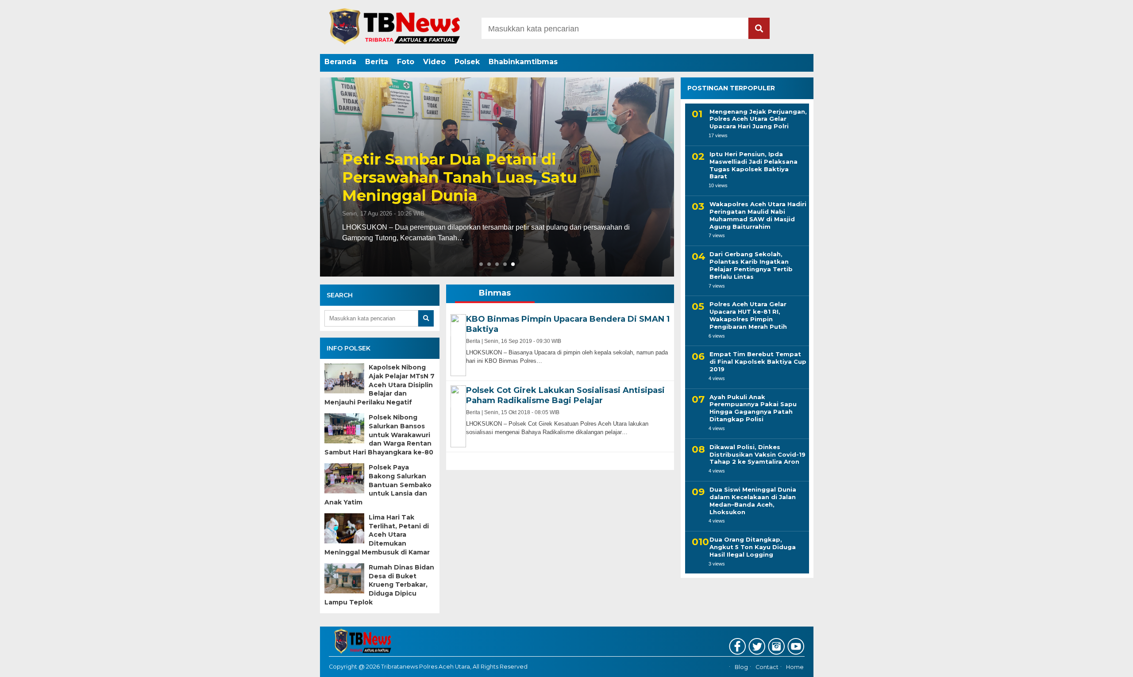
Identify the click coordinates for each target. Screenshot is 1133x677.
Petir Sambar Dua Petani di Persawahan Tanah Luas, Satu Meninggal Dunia (459, 177)
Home (795, 667)
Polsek (467, 62)
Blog (741, 667)
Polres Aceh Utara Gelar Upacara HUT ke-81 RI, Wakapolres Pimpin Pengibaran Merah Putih (748, 315)
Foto (405, 62)
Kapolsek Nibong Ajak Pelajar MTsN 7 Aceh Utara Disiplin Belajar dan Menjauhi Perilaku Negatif (379, 384)
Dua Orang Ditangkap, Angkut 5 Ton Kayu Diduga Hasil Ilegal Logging (752, 547)
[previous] (331, 177)
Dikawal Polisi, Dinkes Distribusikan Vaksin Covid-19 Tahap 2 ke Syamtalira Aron (757, 454)
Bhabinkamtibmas (523, 62)
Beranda (340, 62)
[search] (759, 28)
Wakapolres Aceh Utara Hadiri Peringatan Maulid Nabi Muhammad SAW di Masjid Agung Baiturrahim (757, 215)
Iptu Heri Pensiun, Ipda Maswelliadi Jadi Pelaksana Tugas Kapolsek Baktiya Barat (753, 165)
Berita (376, 62)
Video (434, 62)
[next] (662, 177)
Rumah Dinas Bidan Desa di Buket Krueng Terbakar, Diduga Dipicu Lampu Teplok (379, 584)
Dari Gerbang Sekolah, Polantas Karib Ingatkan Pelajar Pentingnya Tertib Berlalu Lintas (751, 265)
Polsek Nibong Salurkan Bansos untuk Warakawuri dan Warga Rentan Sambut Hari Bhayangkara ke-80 (378, 434)
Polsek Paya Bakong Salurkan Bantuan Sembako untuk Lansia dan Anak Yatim (378, 484)
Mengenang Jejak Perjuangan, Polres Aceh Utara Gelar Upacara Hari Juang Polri (758, 119)
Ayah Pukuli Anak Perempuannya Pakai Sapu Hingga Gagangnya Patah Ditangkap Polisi (753, 408)
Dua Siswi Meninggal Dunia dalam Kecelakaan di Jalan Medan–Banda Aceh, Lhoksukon (752, 500)
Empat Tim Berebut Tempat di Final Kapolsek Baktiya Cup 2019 (757, 361)
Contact (766, 667)
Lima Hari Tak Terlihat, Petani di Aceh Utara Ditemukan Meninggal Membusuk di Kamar (377, 534)
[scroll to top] (1089, 664)
